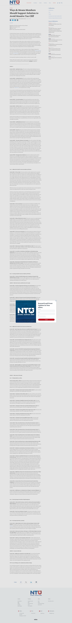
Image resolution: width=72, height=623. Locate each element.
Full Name (39, 309)
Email (39, 312)
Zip (38, 315)
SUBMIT (46, 319)
